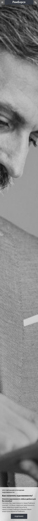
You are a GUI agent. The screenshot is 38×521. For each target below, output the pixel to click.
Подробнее (19, 516)
